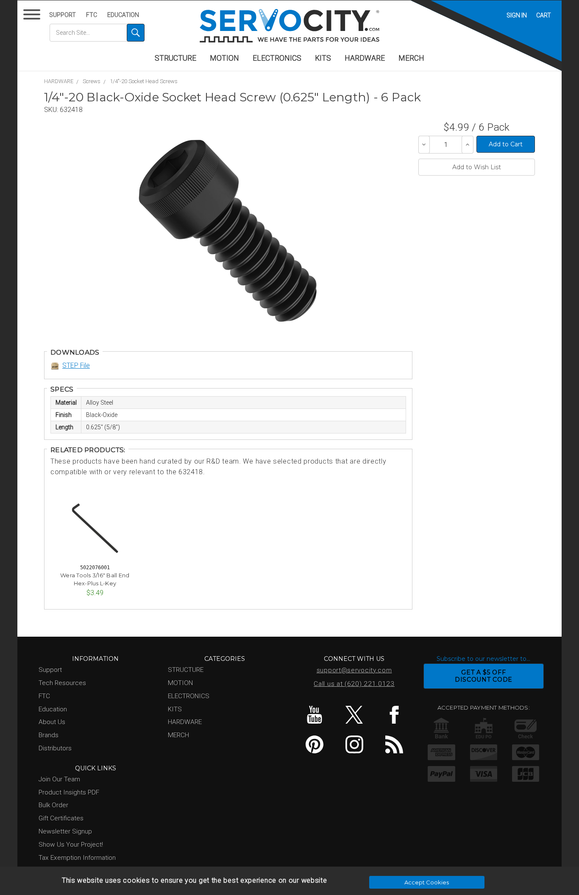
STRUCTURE (175, 58)
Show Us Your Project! (71, 844)
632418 (71, 110)
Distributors (55, 748)
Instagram (354, 744)
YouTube (314, 715)
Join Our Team (59, 779)
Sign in (517, 15)
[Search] (136, 33)
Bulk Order (53, 805)
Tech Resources (62, 683)
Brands (48, 735)
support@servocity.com (354, 670)
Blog (394, 744)
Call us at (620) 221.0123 (354, 684)
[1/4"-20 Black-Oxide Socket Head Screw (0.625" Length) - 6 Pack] (228, 230)
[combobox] (97, 33)
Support (62, 14)
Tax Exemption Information (77, 857)
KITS (323, 58)
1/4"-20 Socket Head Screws (144, 81)
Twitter (354, 715)
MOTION (224, 58)
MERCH (411, 58)
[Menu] (33, 16)
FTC (91, 14)
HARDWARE (365, 58)
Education (123, 14)
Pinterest (314, 744)
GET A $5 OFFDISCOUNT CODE (483, 675)
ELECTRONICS (277, 58)
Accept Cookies (426, 882)
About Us (52, 722)
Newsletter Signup (65, 831)
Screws (91, 81)
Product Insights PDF (69, 792)
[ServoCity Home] (289, 25)
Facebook (394, 715)
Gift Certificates (61, 818)
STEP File (76, 365)
